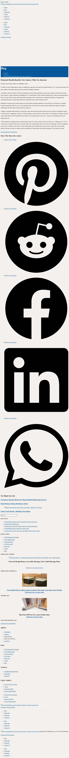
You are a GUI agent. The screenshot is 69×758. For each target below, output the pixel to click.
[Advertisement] (34, 51)
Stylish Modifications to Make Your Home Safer (16, 528)
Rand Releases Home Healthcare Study (14, 504)
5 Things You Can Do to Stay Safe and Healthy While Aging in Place (22, 531)
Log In (6, 686)
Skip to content (4, 2)
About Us (6, 16)
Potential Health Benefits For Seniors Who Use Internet (17, 76)
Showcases (7, 12)
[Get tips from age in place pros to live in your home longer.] (34, 611)
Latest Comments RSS (10, 691)
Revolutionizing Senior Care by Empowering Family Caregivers (20, 522)
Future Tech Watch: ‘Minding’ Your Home (15, 511)
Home (5, 7)
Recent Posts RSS (8, 689)
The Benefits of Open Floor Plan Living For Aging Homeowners (20, 526)
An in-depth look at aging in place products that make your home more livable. (34, 590)
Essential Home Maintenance (11, 524)
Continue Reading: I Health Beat (9, 132)
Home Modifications (9, 539)
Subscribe (6, 715)
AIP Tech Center (8, 544)
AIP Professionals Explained (11, 537)
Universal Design (8, 542)
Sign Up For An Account (10, 684)
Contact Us (7, 19)
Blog (5, 10)
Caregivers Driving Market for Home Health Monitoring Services (23, 500)
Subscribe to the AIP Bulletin (8, 623)
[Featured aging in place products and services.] (34, 586)
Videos (6, 14)
